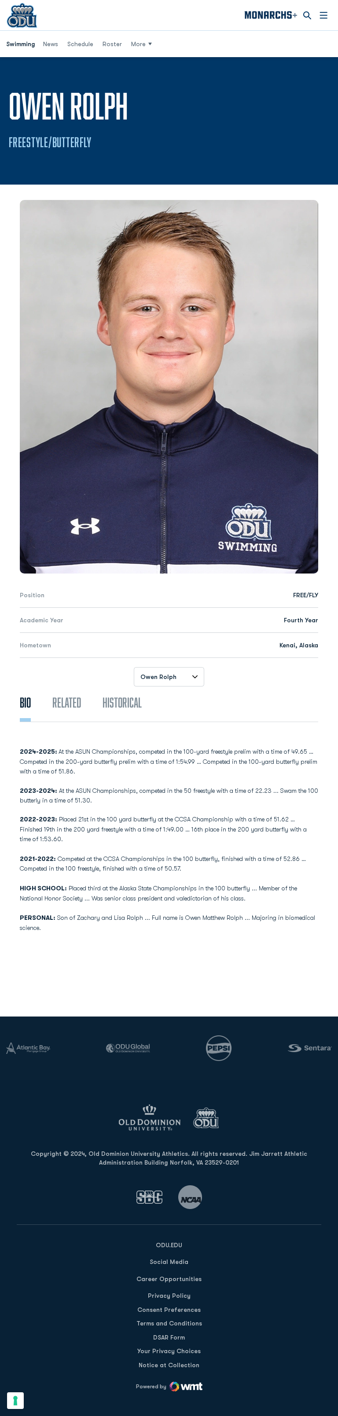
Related (66, 702)
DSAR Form (169, 1337)
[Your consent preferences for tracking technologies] (15, 1400)
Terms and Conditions (169, 1323)
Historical (122, 702)
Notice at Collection (169, 1365)
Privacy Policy (169, 1295)
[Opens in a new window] (149, 1197)
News (50, 43)
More (138, 43)
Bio (25, 702)
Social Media (169, 1261)
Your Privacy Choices (169, 1350)
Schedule (80, 43)
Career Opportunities (169, 1278)
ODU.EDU (169, 1245)
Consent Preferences (169, 1309)
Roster (112, 43)
